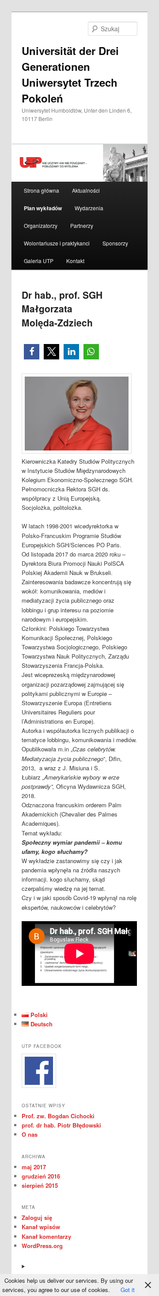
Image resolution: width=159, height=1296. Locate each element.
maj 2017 (34, 1167)
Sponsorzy (115, 243)
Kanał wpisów (41, 1227)
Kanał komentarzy (46, 1236)
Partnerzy (81, 225)
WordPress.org (42, 1245)
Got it (128, 1289)
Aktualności (86, 190)
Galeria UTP (38, 260)
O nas (30, 1134)
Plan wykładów (43, 208)
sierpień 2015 (40, 1185)
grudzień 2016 (41, 1176)
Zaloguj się (37, 1217)
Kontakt (75, 260)
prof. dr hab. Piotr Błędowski (61, 1125)
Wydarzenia (89, 208)
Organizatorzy (40, 225)
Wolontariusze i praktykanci (57, 243)
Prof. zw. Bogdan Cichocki (58, 1116)
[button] (31, 351)
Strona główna (41, 190)
